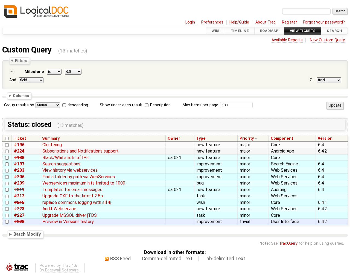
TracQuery (288, 243)
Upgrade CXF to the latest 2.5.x (72, 195)
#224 (19, 151)
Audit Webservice (59, 208)
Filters (21, 60)
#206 (19, 176)
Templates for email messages (72, 189)
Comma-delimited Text (167, 258)
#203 (19, 170)
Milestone (34, 71)
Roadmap (269, 31)
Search (334, 31)
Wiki (216, 31)
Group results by (19, 105)
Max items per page (200, 105)
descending (78, 105)
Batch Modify (27, 234)
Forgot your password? (324, 22)
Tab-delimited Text (224, 258)
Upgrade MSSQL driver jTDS (69, 215)
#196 (19, 144)
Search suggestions (61, 163)
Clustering (52, 144)
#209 (19, 183)
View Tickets (303, 31)
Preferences (212, 22)
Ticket (20, 138)
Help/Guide (239, 22)
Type (201, 138)
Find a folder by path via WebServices (78, 176)
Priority (247, 138)
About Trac (265, 22)
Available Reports (287, 40)
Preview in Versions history (68, 221)
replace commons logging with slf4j (76, 202)
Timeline (240, 31)
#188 (19, 157)
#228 (19, 221)
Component (282, 138)
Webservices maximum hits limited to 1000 (83, 183)
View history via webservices (70, 170)
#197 (19, 163)
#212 (19, 195)
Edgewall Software (62, 270)
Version (325, 138)
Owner (174, 138)
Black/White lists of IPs (65, 157)
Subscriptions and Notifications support (80, 151)
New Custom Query (327, 40)
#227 (19, 215)
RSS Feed (120, 258)
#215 (19, 202)
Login (190, 22)
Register (289, 22)
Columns (21, 95)
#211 (19, 189)
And (12, 80)
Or (312, 80)
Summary (51, 138)
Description (160, 105)
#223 (19, 208)
